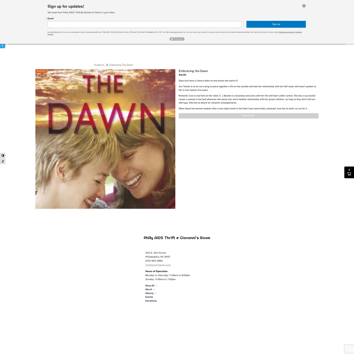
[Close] (304, 5)
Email (51, 18)
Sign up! (276, 24)
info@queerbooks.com (158, 265)
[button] (249, 116)
